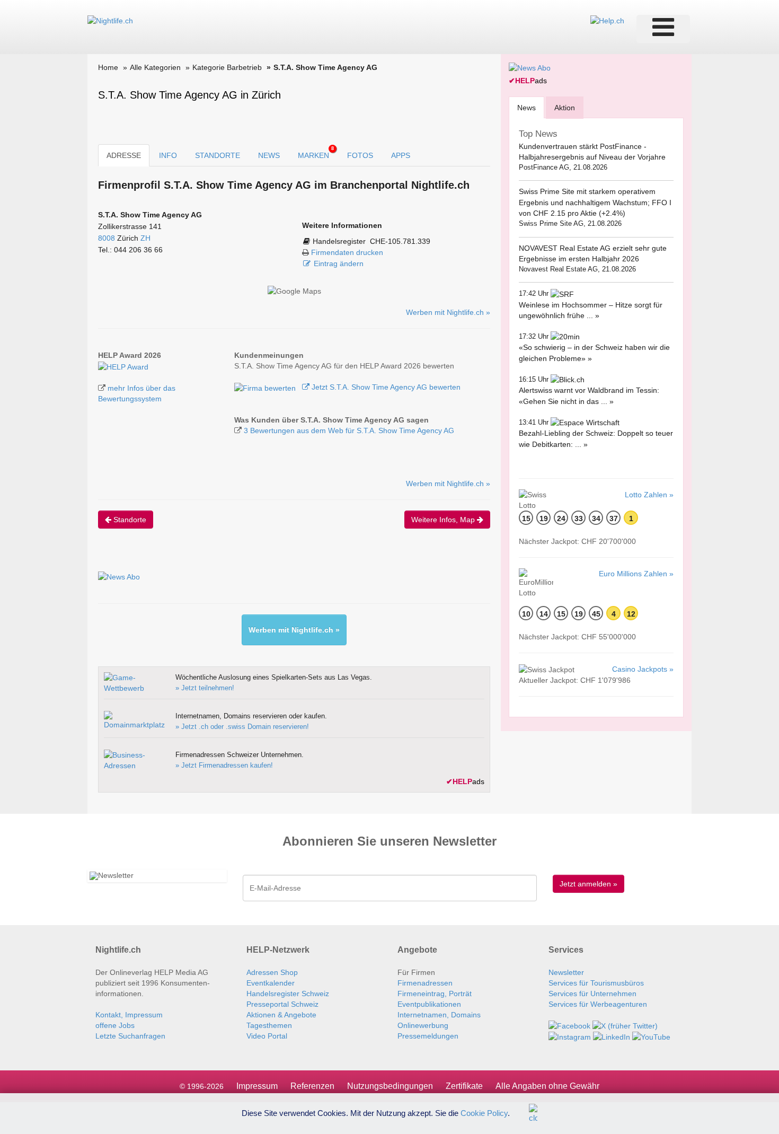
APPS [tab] (400, 155)
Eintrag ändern (339, 263)
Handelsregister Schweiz (287, 993)
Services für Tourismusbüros (596, 983)
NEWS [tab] (269, 155)
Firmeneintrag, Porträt (434, 993)
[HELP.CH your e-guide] (607, 20)
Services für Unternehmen (592, 993)
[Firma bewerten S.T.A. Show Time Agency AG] (266, 387)
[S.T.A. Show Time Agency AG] (123, 366)
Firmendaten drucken (347, 252)
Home (108, 67)
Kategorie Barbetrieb (227, 67)
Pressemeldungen (427, 1036)
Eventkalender (270, 983)
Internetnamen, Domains (439, 1014)
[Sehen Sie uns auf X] (625, 1025)
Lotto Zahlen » (649, 494)
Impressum (257, 1086)
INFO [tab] (168, 155)
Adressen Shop (272, 972)
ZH (145, 238)
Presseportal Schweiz (282, 1004)
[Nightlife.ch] (110, 20)
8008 (106, 238)
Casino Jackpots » (643, 669)
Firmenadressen (425, 983)
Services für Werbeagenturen (597, 1004)
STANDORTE (217, 155)
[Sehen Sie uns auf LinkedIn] (611, 1036)
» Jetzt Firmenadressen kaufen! (224, 765)
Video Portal (266, 1036)
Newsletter (566, 972)
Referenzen (312, 1086)
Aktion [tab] (564, 107)
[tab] (526, 107)
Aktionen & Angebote (281, 1014)
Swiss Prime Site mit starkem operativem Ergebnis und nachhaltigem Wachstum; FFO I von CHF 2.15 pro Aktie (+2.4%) (595, 202)
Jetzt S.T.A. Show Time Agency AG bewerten (385, 387)
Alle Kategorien (155, 67)
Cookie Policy (484, 1112)
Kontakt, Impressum (129, 1014)
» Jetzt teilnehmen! (204, 688)
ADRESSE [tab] (124, 155)
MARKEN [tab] (316, 153)
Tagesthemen (269, 1025)
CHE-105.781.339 (400, 241)
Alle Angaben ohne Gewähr (547, 1086)
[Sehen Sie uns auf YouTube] (651, 1036)
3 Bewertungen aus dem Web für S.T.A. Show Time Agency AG (349, 430)
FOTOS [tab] (360, 155)
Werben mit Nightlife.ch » (448, 312)
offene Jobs (115, 1025)
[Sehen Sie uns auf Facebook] (569, 1025)
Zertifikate (464, 1086)
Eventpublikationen (429, 1004)
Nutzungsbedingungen (390, 1086)
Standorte (128, 519)
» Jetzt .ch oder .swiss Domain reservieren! (242, 727)
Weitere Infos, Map (444, 519)
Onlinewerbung (422, 1025)
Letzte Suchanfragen (130, 1036)
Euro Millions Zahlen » (636, 573)
